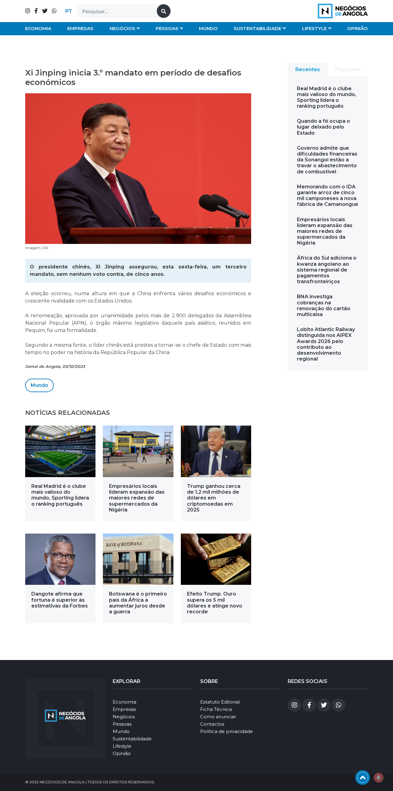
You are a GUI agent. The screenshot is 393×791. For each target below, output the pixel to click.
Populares (347, 69)
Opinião (357, 28)
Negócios (122, 28)
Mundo (208, 28)
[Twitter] (45, 11)
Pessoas (167, 28)
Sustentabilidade (257, 28)
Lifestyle (314, 28)
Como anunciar (218, 717)
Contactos (212, 724)
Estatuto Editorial (220, 702)
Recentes (307, 69)
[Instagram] (27, 11)
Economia (38, 28)
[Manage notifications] (378, 777)
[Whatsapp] (54, 11)
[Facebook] (36, 11)
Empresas (80, 28)
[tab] (308, 69)
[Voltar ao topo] (362, 777)
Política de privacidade (226, 731)
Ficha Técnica (216, 709)
